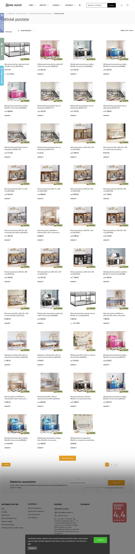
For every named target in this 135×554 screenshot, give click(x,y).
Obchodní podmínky (8, 525)
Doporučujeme (26, 30)
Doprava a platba (7, 521)
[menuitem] (32, 5)
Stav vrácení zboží (34, 515)
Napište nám (5, 515)
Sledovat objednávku (34, 508)
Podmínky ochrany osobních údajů (12, 528)
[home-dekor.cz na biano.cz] (119, 512)
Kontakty (4, 512)
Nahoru (7, 465)
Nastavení (32, 548)
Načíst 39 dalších (67, 458)
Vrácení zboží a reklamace (36, 511)
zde (29, 544)
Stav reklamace (33, 518)
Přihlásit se (116, 483)
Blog (3, 509)
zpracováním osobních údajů (114, 488)
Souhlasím (100, 540)
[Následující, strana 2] (111, 464)
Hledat (111, 5)
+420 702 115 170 (62, 516)
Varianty (40, 74)
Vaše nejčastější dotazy (9, 518)
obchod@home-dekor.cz (65, 513)
